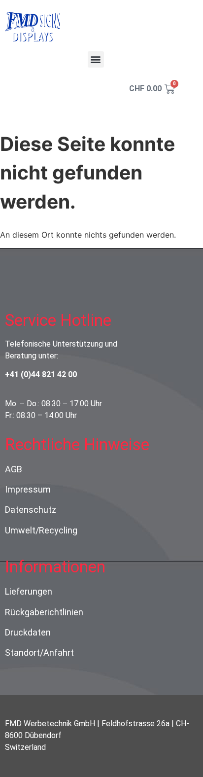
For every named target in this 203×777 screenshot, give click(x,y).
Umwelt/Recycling (41, 530)
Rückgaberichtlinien (44, 612)
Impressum (28, 489)
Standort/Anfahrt (39, 652)
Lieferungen (28, 591)
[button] (96, 59)
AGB (13, 469)
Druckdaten (28, 632)
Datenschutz (30, 509)
